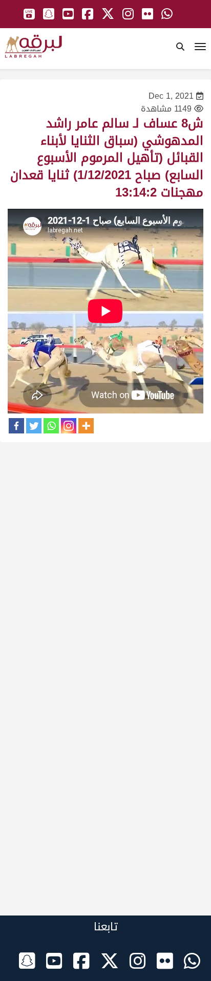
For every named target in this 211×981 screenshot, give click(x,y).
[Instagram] (68, 425)
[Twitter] (33, 425)
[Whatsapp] (51, 425)
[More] (86, 425)
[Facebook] (16, 425)
